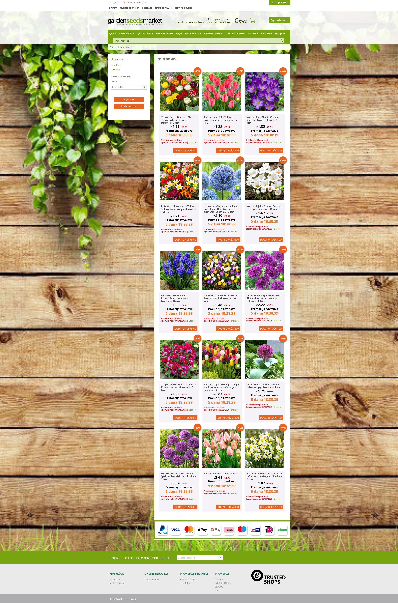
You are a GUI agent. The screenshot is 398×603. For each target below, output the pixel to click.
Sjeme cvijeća (145, 33)
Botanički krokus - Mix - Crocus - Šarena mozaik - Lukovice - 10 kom (221, 298)
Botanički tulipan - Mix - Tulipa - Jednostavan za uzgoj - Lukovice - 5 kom (178, 209)
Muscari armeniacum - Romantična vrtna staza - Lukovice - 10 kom (174, 298)
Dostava (219, 586)
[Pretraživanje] (281, 41)
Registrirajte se (129, 106)
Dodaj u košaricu (185, 150)
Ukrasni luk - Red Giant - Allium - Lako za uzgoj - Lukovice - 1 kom (264, 386)
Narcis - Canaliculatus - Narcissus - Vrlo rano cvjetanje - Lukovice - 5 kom (264, 476)
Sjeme (112, 33)
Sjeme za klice (193, 33)
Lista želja (115, 69)
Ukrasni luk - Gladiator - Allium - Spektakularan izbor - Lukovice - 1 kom (178, 476)
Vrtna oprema (236, 33)
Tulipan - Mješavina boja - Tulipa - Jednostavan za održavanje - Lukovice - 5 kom (221, 387)
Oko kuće (267, 33)
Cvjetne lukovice (214, 33)
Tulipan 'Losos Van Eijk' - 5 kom (220, 473)
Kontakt (147, 8)
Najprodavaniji (163, 8)
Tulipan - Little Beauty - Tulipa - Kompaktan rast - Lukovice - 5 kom (178, 387)
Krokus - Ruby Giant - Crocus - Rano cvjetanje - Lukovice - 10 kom (263, 120)
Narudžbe (115, 65)
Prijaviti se (129, 99)
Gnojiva (280, 33)
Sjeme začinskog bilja (169, 33)
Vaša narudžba (187, 579)
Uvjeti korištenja (129, 8)
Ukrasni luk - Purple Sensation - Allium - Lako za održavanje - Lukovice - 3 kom (263, 298)
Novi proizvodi (183, 8)
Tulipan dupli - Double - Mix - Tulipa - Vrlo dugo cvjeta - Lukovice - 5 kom (176, 120)
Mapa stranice (152, 579)
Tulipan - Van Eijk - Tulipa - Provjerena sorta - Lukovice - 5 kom (220, 120)
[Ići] (144, 87)
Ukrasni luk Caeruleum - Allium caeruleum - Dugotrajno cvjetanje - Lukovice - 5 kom (220, 209)
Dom (112, 47)
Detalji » (192, 142)
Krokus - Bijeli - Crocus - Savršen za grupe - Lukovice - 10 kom (264, 207)
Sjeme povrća (126, 33)
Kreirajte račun (117, 583)
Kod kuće (253, 33)
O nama (113, 8)
